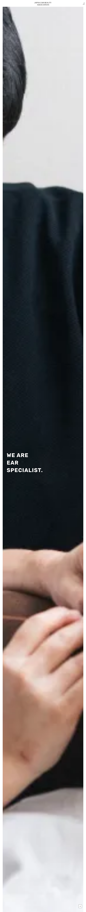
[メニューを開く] (84, 4)
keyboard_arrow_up (80, 906)
